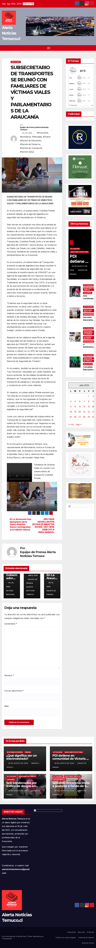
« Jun (71, 424)
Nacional (81, 932)
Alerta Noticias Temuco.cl (11, 33)
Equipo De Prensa (51, 592)
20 (79, 411)
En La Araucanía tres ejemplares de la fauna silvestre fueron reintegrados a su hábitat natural (20, 524)
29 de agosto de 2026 (18, 763)
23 (93, 411)
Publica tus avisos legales (66, 937)
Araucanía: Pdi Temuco (27, 776)
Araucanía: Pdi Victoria (79, 252)
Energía (28, 752)
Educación (88, 364)
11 (71, 406)
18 (71, 411)
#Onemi (46, 136)
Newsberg (37, 936)
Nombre (9, 675)
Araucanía (72, 932)
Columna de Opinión (86, 937)
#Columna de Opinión (15, 752)
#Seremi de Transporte (31, 148)
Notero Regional (10, 592)
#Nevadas (37, 136)
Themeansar (7, 939)
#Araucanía (42, 132)
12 (75, 406)
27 (79, 417)
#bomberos (25, 136)
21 (84, 411)
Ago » (79, 424)
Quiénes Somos (88, 943)
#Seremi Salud (27, 152)
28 (84, 417)
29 (89, 417)
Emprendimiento (59, 779)
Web (6, 706)
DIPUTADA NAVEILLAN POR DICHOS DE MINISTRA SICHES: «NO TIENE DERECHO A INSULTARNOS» (43, 526)
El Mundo (90, 932)
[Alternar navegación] (49, 48)
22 (89, 411)
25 (71, 417)
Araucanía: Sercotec (73, 776)
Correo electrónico (14, 690)
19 (75, 411)
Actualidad (75, 249)
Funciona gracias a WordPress (14, 936)
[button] (92, 48)
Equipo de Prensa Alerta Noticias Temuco (34, 128)
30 (93, 417)
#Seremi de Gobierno (30, 144)
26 (75, 417)
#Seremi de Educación (30, 140)
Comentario (10, 623)
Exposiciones (89, 341)
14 (84, 406)
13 (80, 406)
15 (89, 406)
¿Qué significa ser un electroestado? (21, 757)
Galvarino (87, 293)
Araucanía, (15, 62)
